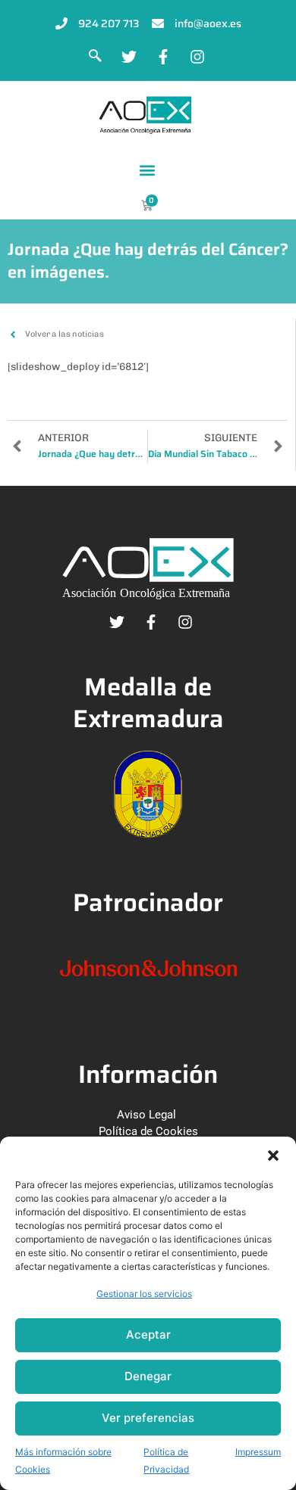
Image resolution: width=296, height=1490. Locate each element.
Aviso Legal (146, 1114)
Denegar (148, 1376)
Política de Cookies (148, 1131)
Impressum (258, 1451)
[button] (273, 1155)
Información (148, 1074)
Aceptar (148, 1334)
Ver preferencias (148, 1418)
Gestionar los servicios (144, 1293)
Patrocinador (148, 902)
